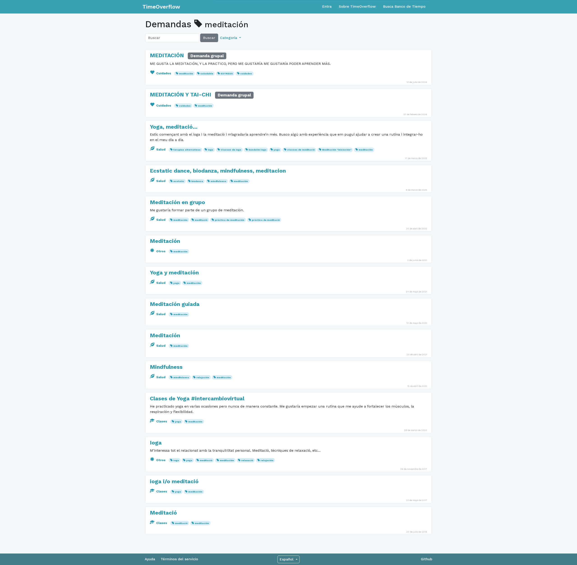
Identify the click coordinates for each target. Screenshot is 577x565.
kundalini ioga (257, 149)
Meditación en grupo (177, 202)
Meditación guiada (174, 304)
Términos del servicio (179, 559)
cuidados (246, 73)
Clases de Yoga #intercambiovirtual (197, 398)
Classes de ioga (231, 149)
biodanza (197, 181)
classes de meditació (301, 149)
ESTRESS (227, 73)
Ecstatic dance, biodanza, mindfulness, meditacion (218, 171)
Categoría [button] (229, 38)
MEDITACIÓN (167, 55)
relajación (202, 377)
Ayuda (150, 559)
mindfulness (218, 181)
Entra (327, 6)
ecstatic (178, 181)
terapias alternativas (187, 149)
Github (426, 559)
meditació (201, 220)
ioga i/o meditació (174, 481)
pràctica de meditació (266, 220)
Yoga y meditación (174, 272)
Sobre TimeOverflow (357, 6)
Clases (161, 421)
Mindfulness (166, 367)
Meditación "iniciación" (336, 149)
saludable (206, 73)
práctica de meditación (229, 220)
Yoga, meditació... (173, 127)
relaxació (247, 460)
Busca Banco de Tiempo (404, 6)
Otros (160, 251)
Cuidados (163, 73)
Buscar (209, 38)
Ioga (156, 443)
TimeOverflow (161, 7)
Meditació (163, 513)
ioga (210, 149)
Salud (160, 149)
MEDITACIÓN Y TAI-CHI (180, 94)
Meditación (165, 241)
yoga (277, 149)
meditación (186, 73)
